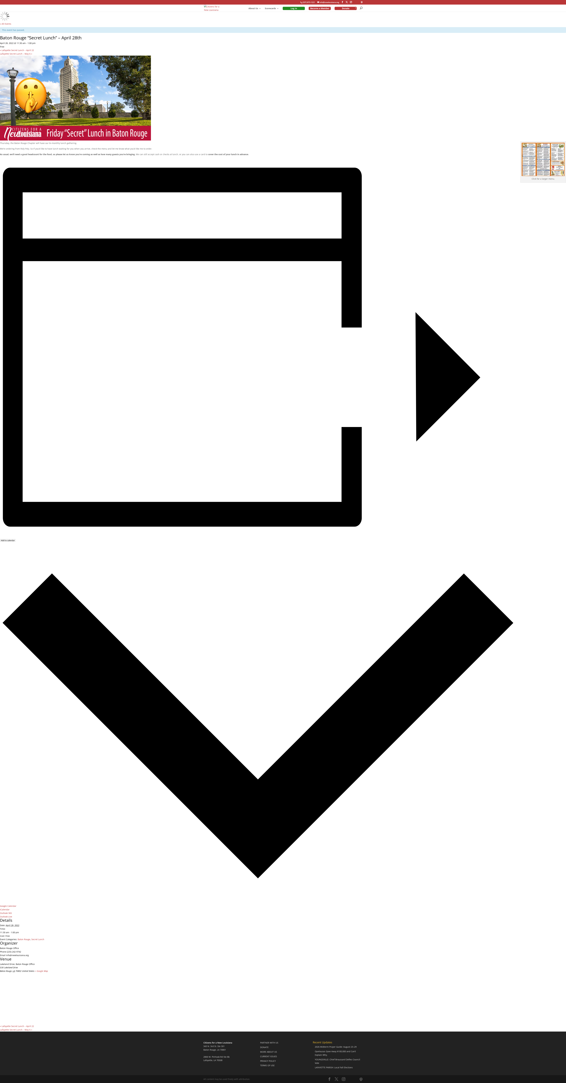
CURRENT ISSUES (268, 1056)
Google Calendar (8, 906)
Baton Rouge (24, 939)
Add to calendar (8, 540)
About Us (253, 8)
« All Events (5, 23)
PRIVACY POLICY (268, 1061)
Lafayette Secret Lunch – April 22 (17, 50)
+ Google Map (41, 971)
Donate (345, 8)
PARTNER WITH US (269, 1042)
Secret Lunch (37, 939)
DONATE (264, 1047)
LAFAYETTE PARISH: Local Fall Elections (334, 1067)
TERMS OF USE (267, 1065)
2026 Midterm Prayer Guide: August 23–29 (336, 1046)
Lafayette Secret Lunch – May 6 (16, 53)
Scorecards (270, 8)
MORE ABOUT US (268, 1051)
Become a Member (319, 8)
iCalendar (5, 909)
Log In (294, 8)
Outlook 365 (6, 913)
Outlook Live (6, 916)
